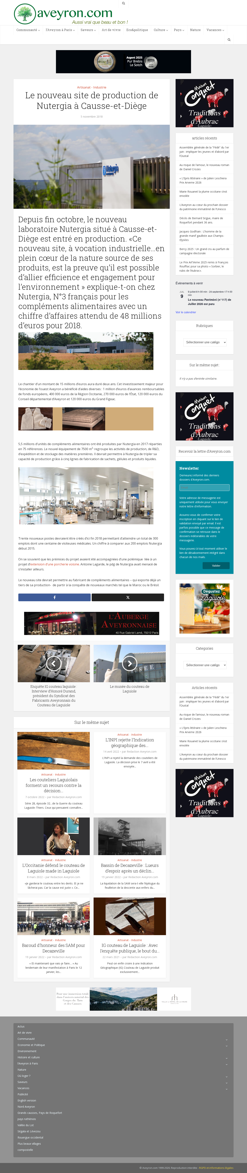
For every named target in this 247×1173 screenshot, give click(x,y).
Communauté (26, 30)
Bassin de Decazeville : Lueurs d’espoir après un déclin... (130, 868)
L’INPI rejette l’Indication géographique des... (130, 742)
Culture (159, 30)
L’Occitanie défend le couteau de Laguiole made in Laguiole (53, 868)
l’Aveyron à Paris (59, 30)
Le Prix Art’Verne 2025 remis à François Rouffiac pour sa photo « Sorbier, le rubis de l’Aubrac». (203, 266)
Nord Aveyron (26, 1106)
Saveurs (87, 30)
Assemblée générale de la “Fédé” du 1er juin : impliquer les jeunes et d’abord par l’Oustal (204, 152)
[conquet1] (204, 103)
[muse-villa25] (123, 999)
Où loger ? (24, 1076)
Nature (195, 30)
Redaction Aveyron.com (67, 797)
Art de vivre (111, 30)
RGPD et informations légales (216, 1168)
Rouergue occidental (30, 1137)
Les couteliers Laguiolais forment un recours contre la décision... (53, 785)
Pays (177, 30)
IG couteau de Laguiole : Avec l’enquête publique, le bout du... (130, 948)
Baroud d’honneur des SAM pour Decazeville (53, 948)
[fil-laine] (85, 419)
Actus (21, 1026)
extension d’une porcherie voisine (54, 564)
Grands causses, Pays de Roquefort (40, 1113)
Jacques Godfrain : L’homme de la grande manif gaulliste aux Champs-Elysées (201, 236)
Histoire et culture (29, 1057)
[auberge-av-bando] (91, 623)
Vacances (213, 30)
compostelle (25, 1150)
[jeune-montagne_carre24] (204, 608)
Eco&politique (137, 30)
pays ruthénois (27, 1119)
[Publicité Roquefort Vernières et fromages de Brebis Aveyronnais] (123, 61)
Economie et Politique (31, 1045)
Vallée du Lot (26, 1125)
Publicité (23, 1094)
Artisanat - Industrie (91, 87)
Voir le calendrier (186, 312)
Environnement (27, 1051)
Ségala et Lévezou (29, 1131)
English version (27, 1100)
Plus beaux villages (29, 1143)
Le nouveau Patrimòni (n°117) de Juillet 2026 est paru (209, 302)
